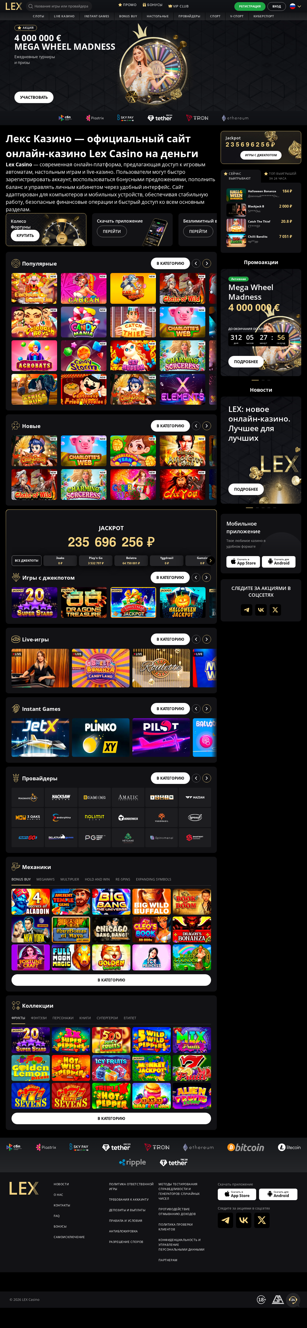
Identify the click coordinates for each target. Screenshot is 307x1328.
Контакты (62, 1205)
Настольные (158, 16)
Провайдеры (189, 16)
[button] (212, 229)
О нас (58, 1195)
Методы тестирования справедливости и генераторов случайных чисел (179, 1191)
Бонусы (60, 1226)
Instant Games (96, 16)
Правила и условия (125, 1221)
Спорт (215, 16)
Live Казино (64, 16)
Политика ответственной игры (131, 1186)
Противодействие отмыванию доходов (177, 1211)
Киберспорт (264, 16)
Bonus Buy (128, 16)
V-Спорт (236, 16)
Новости (61, 1184)
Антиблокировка (123, 1231)
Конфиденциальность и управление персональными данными (182, 1245)
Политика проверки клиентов (176, 1227)
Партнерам (168, 1260)
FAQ (57, 1216)
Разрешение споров (126, 1242)
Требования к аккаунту (129, 1200)
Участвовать (34, 97)
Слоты (38, 16)
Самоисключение (69, 1237)
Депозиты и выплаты (127, 1210)
